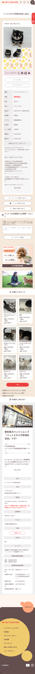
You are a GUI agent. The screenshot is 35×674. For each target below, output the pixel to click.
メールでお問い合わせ (18, 203)
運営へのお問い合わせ (10, 647)
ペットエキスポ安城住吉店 (16, 14)
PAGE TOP (28, 607)
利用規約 (6, 632)
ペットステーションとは (11, 628)
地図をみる (17, 533)
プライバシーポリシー (10, 635)
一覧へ (18, 384)
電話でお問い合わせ (19, 208)
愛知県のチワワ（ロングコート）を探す (14, 390)
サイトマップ (8, 643)
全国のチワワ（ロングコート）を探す (13, 393)
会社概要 (6, 639)
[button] (0, 672)
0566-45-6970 (12, 501)
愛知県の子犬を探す (8, 395)
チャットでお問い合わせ (19, 198)
